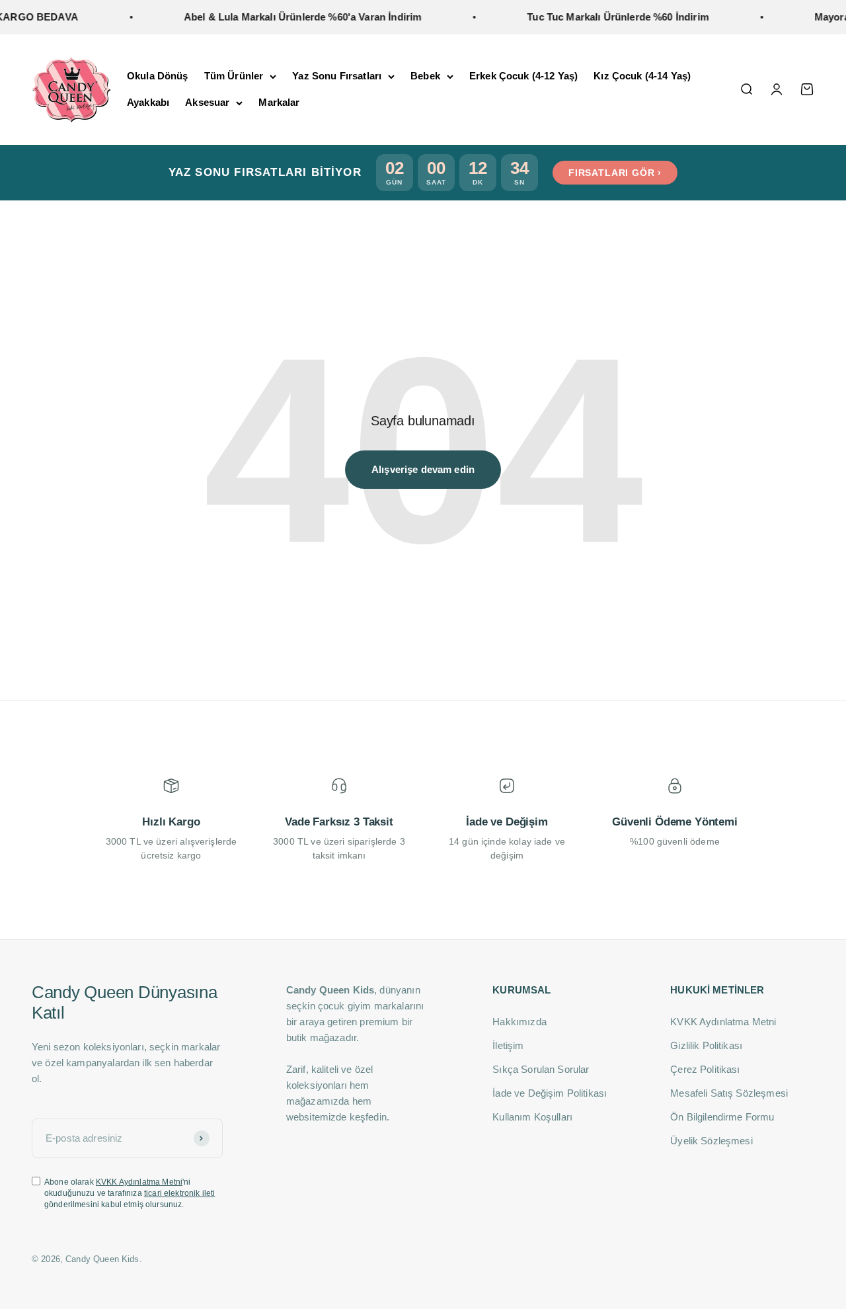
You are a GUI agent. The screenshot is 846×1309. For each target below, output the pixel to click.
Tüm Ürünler (234, 75)
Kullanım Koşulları (532, 1116)
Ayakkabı (148, 102)
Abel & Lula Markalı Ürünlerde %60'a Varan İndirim (287, 16)
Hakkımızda (519, 1021)
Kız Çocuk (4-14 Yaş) (642, 75)
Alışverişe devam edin (423, 469)
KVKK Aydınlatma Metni (139, 1182)
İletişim (507, 1045)
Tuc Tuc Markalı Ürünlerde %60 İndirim (602, 16)
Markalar (278, 102)
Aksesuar (207, 102)
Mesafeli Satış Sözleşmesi (729, 1093)
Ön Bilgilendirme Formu (722, 1116)
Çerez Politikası (705, 1069)
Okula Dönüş (157, 75)
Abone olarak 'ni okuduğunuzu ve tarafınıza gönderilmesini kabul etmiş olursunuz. (129, 1193)
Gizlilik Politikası (706, 1045)
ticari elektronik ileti (179, 1193)
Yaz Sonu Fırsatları (336, 75)
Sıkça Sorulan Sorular (540, 1069)
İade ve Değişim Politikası (549, 1093)
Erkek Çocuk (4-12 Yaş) (523, 75)
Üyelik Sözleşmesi (711, 1140)
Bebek (425, 75)
